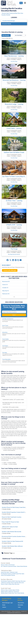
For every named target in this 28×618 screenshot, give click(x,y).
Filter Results (5, 35)
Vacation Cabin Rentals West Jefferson (12, 546)
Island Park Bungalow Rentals (8, 575)
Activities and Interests (7, 318)
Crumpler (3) (5, 287)
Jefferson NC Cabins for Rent (10, 526)
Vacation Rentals (6, 23)
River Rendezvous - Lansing (14, 56)
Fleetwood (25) (5, 293)
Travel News (5, 345)
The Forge (14, 249)
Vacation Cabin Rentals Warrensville (11, 531)
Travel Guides (5, 339)
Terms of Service (16, 611)
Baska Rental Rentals (22, 566)
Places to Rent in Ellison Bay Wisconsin (10, 584)
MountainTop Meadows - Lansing (14, 80)
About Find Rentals (6, 611)
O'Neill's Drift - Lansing (14, 225)
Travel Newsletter (6, 359)
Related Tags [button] (8, 553)
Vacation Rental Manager (8, 20)
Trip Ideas (4, 352)
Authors (4, 607)
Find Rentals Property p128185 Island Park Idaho (12, 573)
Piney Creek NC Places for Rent (10, 522)
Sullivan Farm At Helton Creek (14, 152)
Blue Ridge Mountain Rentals (14, 254)
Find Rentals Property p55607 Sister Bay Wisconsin (13, 581)
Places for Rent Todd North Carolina (11, 517)
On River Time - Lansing (14, 201)
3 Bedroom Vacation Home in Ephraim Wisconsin (12, 582)
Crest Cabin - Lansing (14, 128)
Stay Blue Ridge (14, 61)
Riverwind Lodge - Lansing (14, 104)
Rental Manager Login (7, 602)
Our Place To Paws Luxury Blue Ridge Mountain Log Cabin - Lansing (14, 176)
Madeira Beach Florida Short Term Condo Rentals (12, 593)
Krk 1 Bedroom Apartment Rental (8, 566)
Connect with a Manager (9, 270)
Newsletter (20, 605)
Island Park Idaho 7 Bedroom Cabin (9, 572)
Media (3, 605)
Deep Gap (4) (5, 290)
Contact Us (23, 611)
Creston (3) (5, 284)
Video (19, 607)
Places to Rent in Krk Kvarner (8, 564)
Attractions (4, 332)
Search (14, 314)
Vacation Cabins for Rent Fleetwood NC (12, 541)
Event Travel (5, 325)
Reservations (21, 602)
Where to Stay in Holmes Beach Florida (10, 590)
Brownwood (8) (6, 281)
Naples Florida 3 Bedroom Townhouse (10, 591)
